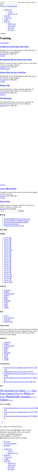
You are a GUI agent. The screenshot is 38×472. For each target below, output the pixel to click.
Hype (21, 394)
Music (7, 43)
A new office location (8, 189)
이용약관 (7, 445)
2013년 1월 (7, 274)
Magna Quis (5, 85)
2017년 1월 (7, 248)
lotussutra (3, 54)
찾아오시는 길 (13, 14)
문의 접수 (11, 30)
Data (31, 390)
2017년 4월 (7, 242)
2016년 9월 (7, 252)
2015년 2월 (7, 258)
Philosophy (7, 300)
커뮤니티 (7, 22)
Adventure (7, 290)
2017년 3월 (7, 244)
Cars (16, 390)
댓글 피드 (7, 320)
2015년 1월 (7, 260)
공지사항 (11, 28)
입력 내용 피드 (9, 318)
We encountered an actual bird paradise (16, 222)
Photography (13, 396)
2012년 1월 (7, 280)
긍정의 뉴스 (12, 24)
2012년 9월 (7, 278)
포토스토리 (12, 26)
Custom (27, 390)
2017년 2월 (7, 246)
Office (6, 299)
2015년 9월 (7, 256)
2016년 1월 (7, 254)
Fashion (2, 69)
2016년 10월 (8, 250)
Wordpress (10, 400)
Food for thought (9, 294)
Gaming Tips (12, 393)
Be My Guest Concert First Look (14, 226)
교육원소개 (8, 10)
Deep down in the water (11, 224)
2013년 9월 (7, 268)
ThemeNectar (33, 397)
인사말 (10, 12)
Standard (25, 396)
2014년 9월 (7, 262)
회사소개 (7, 441)
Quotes (6, 302)
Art (2, 390)
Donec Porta (5, 201)
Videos (6, 306)
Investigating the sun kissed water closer (16, 59)
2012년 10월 (8, 276)
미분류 (6, 307)
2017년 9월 (7, 238)
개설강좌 (7, 16)
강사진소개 (8, 18)
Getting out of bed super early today (14, 47)
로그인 (6, 316)
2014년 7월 (7, 264)
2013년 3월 (7, 270)
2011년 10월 (8, 282)
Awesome (9, 390)
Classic (22, 390)
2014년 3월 (7, 266)
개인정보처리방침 (10, 443)
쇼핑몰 (6, 20)
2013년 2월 (7, 272)
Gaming (2, 43)
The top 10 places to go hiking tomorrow (16, 220)
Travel (6, 304)
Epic (34, 390)
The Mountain (6, 98)
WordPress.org (8, 322)
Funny (3, 393)
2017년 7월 (7, 240)
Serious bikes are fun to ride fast (13, 72)
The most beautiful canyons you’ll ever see (17, 219)
